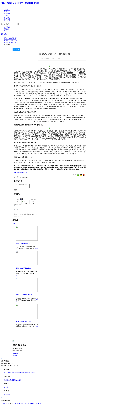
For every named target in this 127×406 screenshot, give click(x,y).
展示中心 (7, 380)
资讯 (5, 11)
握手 (20, 172)
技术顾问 (7, 19)
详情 (36, 248)
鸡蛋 (26, 172)
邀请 (59, 58)
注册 (5, 34)
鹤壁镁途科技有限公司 (22, 403)
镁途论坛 (7, 17)
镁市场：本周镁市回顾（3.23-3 (23, 321)
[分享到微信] (78, 175)
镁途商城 (7, 13)
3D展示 (6, 15)
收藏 (53, 58)
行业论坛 (7, 394)
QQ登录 (6, 29)
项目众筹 (13, 380)
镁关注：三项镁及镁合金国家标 (24, 268)
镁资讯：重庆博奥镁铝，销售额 (24, 294)
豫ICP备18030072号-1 (36, 403)
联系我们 (32, 372)
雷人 (18, 172)
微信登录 (7, 31)
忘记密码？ (7, 27)
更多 (14, 223)
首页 (7, 10)
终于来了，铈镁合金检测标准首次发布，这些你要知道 (25, 214)
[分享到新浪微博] (84, 175)
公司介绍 (7, 372)
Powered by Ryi (5, 403)
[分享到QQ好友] (81, 175)
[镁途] (25, 61)
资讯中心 (7, 387)
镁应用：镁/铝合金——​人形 (23, 243)
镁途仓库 (17, 372)
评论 (16, 190)
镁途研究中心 (24, 372)
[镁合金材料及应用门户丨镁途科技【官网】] (21, 3)
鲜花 (23, 172)
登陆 (2, 34)
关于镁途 (7, 21)
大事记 (12, 372)
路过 (15, 172)
